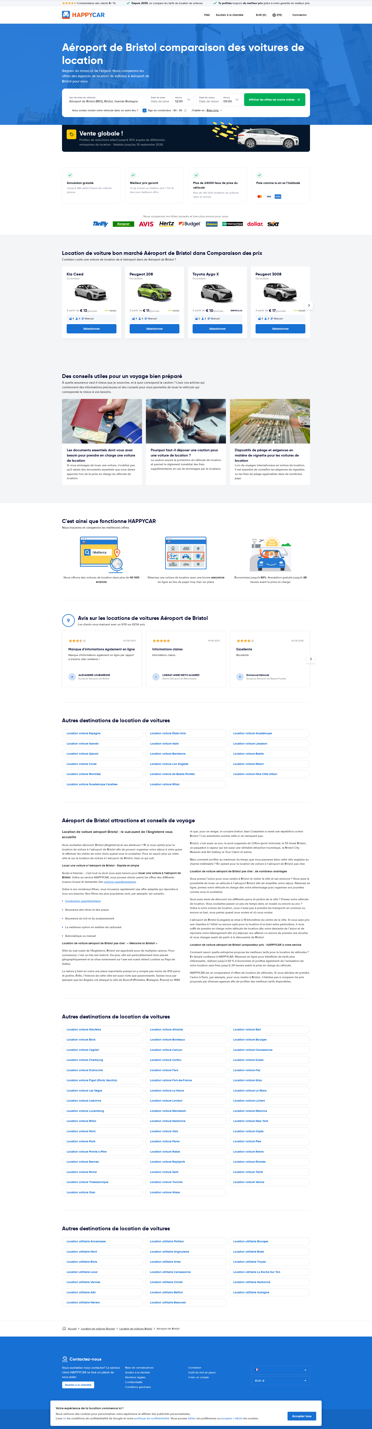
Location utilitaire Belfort (166, 1292)
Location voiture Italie (164, 743)
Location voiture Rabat (165, 1151)
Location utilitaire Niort (82, 1252)
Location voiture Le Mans (250, 1090)
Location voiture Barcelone (167, 754)
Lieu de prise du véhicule (82, 97)
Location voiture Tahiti (248, 1172)
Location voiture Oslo (164, 1131)
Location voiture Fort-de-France (171, 1080)
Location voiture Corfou (165, 1060)
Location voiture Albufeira (84, 1029)
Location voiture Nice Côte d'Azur (255, 774)
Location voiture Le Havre (167, 1090)
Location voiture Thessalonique (87, 1182)
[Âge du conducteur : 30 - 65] (144, 110)
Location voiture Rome (82, 1172)
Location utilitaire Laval (82, 1272)
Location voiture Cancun (166, 1050)
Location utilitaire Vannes (83, 1282)
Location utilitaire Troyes (249, 1262)
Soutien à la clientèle (229, 15)
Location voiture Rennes (83, 1162)
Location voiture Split (164, 1172)
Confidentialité (133, 1382)
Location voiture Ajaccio (82, 754)
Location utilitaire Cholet (166, 1282)
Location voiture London (166, 1101)
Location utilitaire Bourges (250, 1241)
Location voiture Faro (164, 1070)
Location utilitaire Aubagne (251, 1292)
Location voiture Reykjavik (167, 1162)
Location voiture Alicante (166, 1029)
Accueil (72, 1328)
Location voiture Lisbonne (84, 1101)
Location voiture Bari (247, 1029)
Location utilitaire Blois (82, 1262)
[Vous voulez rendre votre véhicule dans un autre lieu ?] (69, 110)
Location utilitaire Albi (81, 1292)
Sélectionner (91, 329)
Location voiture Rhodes (249, 1162)
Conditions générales (138, 1387)
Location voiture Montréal (84, 774)
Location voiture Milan (165, 784)
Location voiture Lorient (249, 1101)
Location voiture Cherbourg (85, 1060)
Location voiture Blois (81, 1039)
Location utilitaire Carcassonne (170, 1272)
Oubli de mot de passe (202, 1372)
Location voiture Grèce (165, 1192)
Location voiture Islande (82, 743)
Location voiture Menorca (250, 1111)
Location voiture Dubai (248, 1060)
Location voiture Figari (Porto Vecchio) (92, 1080)
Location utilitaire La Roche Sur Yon (256, 1272)
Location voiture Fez (246, 1070)
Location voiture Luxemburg (85, 1111)
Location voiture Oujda (248, 1131)
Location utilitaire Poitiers (167, 1241)
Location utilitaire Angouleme (169, 1252)
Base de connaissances (139, 1367)
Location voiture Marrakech (168, 1111)
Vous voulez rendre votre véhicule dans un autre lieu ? (104, 110)
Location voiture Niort (81, 1131)
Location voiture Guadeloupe (252, 733)
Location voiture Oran (81, 1192)
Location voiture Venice (248, 1182)
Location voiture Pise (247, 1141)
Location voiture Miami (248, 764)
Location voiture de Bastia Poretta (172, 774)
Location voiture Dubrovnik (85, 1070)
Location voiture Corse (81, 764)
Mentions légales (135, 1377)
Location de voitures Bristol (135, 1328)
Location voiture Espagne (83, 733)
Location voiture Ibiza (247, 1080)
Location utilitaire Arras (165, 1262)
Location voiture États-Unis (168, 733)
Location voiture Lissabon (250, 743)
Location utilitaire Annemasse (86, 1241)
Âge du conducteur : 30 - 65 (165, 110)
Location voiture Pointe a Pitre (87, 1151)
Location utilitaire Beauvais (168, 1302)
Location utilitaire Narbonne (251, 1282)
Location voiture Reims (248, 1151)
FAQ (207, 15)
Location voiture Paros (165, 1141)
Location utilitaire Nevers (83, 1302)
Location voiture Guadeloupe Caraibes (92, 784)
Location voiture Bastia (248, 754)
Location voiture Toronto (166, 1182)
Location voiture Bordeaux (167, 1039)
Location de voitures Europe (98, 1328)
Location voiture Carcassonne (252, 1050)
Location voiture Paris (81, 1141)
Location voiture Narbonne (167, 1121)
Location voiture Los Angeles (169, 764)
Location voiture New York (250, 1121)
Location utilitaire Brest (248, 1252)
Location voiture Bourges (250, 1039)
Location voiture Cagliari (83, 1050)
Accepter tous (302, 1416)
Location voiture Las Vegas (84, 1090)
